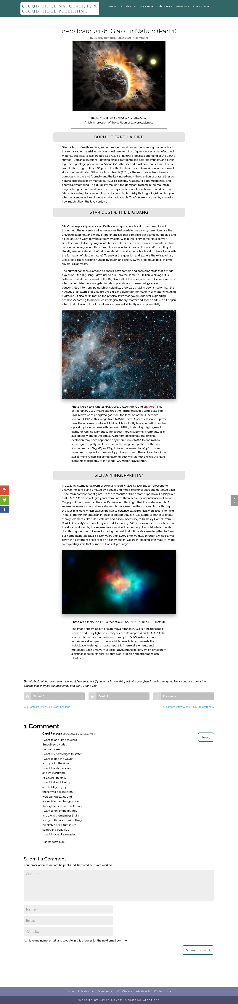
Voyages (145, 6)
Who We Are (165, 6)
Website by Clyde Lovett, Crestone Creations (119, 1000)
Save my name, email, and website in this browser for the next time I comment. (79, 940)
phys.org (149, 406)
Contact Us (199, 6)
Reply (206, 737)
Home (112, 6)
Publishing (126, 6)
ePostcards (182, 6)
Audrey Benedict (105, 37)
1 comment (140, 37)
